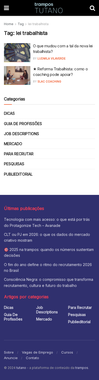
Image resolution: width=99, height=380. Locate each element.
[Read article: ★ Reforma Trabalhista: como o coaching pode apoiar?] (17, 75)
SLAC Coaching (49, 81)
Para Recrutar (19, 154)
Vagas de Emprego (37, 352)
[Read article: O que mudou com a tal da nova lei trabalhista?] (17, 52)
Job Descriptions (21, 133)
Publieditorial (18, 174)
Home (8, 24)
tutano (21, 368)
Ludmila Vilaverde (51, 58)
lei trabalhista (38, 24)
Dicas (9, 113)
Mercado (13, 143)
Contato (32, 358)
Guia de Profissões (23, 123)
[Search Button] (92, 8)
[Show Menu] (6, 8)
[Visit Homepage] (49, 8)
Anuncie (11, 358)
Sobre (9, 352)
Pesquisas (14, 164)
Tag (21, 24)
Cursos (67, 352)
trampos (81, 368)
